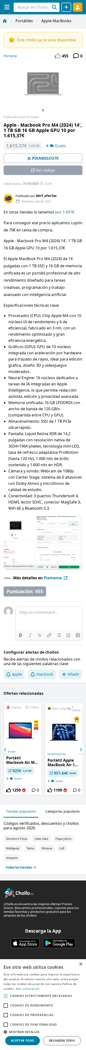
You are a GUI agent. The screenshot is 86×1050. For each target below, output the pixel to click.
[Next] (81, 749)
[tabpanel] (43, 844)
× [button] (80, 964)
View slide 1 (43, 110)
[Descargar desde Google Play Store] (59, 943)
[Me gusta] (8, 790)
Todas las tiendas (18, 867)
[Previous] (5, 749)
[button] (43, 1031)
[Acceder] (77, 7)
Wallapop (12, 848)
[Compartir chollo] (66, 7)
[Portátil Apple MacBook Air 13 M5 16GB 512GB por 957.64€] (64, 749)
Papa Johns (63, 839)
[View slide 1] (43, 88)
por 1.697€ (64, 212)
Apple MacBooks (56, 20)
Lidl (61, 848)
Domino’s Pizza (16, 839)
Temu (30, 848)
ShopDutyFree (56, 754)
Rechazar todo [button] (62, 1041)
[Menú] (7, 7)
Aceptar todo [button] (22, 1041)
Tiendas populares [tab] (21, 811)
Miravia (47, 848)
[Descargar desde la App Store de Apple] (25, 943)
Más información (27, 989)
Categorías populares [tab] (62, 811)
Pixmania (10, 56)
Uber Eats (41, 839)
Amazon (12, 858)
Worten (11, 751)
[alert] (43, 1004)
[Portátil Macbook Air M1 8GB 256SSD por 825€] (22, 749)
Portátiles (24, 20)
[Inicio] (4, 20)
